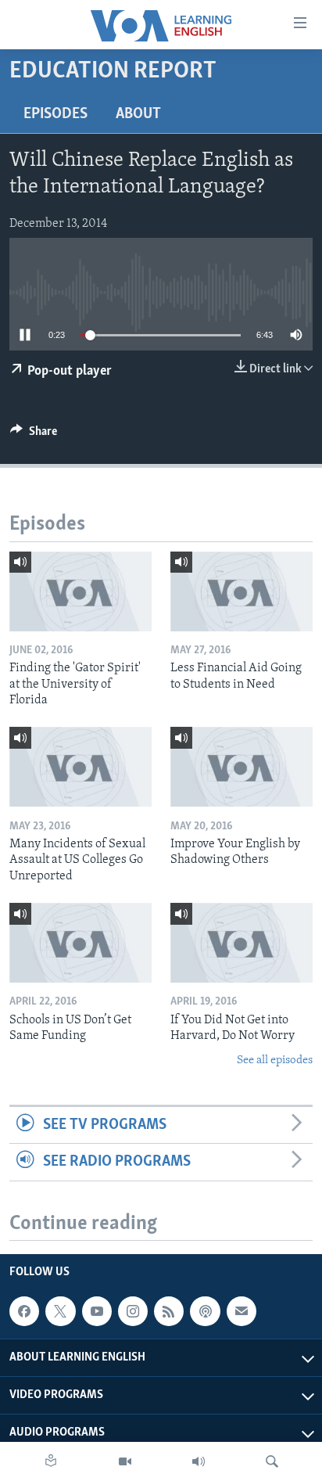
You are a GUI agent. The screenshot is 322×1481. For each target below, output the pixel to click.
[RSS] (169, 1312)
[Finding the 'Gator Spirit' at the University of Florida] (80, 591)
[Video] (125, 1461)
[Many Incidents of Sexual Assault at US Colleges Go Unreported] (80, 767)
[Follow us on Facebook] (24, 1312)
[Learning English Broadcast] (198, 1461)
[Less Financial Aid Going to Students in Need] (241, 591)
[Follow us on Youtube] (97, 1312)
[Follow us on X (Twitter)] (60, 1312)
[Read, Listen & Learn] (51, 1461)
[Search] (272, 1461)
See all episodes (275, 1060)
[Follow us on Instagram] (133, 1312)
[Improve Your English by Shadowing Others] (241, 767)
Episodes (55, 114)
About (138, 114)
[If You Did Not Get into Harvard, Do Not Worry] (241, 943)
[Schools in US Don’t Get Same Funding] (80, 943)
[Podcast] (205, 1312)
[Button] (33, 435)
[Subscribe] (241, 1312)
